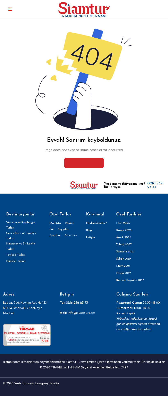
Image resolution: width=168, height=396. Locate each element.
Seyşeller (63, 229)
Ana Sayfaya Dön (86, 162)
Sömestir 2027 (125, 251)
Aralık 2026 (123, 237)
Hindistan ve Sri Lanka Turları (20, 246)
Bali (51, 229)
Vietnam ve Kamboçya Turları (20, 225)
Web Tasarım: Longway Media (36, 383)
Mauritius (71, 235)
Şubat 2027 (123, 258)
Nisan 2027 (123, 273)
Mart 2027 (123, 266)
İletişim (90, 237)
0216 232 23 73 (154, 185)
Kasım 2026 (124, 230)
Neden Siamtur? (96, 223)
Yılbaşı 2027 (124, 244)
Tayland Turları (15, 255)
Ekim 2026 (123, 223)
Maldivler (55, 223)
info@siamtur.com (81, 313)
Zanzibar (55, 235)
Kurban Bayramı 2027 (130, 280)
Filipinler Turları (15, 261)
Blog (89, 230)
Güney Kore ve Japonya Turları (21, 236)
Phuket (69, 223)
